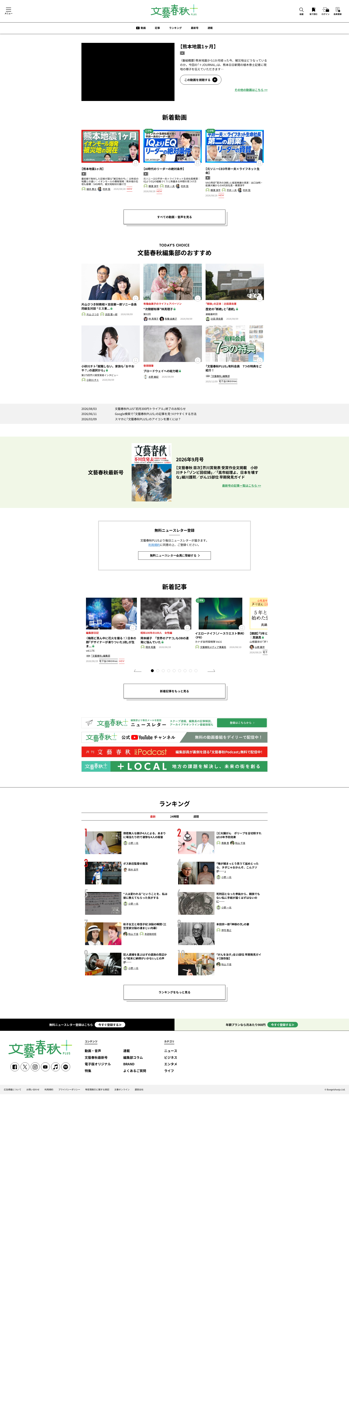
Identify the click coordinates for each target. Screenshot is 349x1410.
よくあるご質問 (134, 1071)
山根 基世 (260, 647)
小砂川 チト (93, 380)
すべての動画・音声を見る (174, 217)
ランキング (175, 27)
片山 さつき (93, 314)
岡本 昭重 (151, 647)
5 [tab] (174, 671)
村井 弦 (106, 189)
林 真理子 (154, 318)
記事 (157, 27)
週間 (196, 817)
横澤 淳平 (154, 186)
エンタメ (170, 1064)
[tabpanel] (111, 631)
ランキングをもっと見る (174, 992)
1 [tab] (153, 671)
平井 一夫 (170, 186)
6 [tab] (180, 671)
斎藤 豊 (225, 843)
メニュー (9, 13)
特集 (88, 1071)
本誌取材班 (150, 934)
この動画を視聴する (197, 80)
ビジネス (170, 1057)
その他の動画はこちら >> (251, 90)
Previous (137, 670)
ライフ (169, 1071)
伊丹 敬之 (226, 930)
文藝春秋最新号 (96, 1057)
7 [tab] (185, 671)
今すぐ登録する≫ (110, 1024)
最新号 (194, 27)
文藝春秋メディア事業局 (213, 647)
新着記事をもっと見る (174, 691)
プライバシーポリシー (69, 1089)
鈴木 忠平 (133, 869)
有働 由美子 (171, 318)
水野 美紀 (154, 377)
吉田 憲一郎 (111, 314)
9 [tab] (196, 671)
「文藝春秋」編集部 (220, 376)
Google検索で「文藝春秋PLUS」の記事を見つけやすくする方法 (138, 414)
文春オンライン (122, 1089)
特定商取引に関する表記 (97, 1089)
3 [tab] (163, 671)
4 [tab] (169, 671)
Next (211, 670)
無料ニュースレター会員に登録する (173, 555)
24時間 (174, 817)
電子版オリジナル (98, 1064)
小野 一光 (133, 843)
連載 (210, 27)
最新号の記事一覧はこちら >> (241, 485)
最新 (153, 817)
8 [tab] (191, 671)
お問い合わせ (32, 1089)
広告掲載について (12, 1089)
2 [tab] (158, 671)
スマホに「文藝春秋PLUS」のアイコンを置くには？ (131, 419)
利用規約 (154, 544)
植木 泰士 (92, 189)
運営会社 (139, 1089)
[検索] (301, 10)
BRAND (129, 1064)
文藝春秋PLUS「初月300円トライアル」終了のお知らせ (133, 408)
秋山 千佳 (240, 843)
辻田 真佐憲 (217, 318)
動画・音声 (93, 1051)
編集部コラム (133, 1057)
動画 (143, 27)
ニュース (170, 1051)
